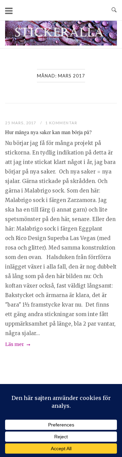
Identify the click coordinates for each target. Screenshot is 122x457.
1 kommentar (61, 123)
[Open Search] (114, 10)
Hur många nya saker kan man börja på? (48, 131)
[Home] (61, 43)
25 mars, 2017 (21, 123)
